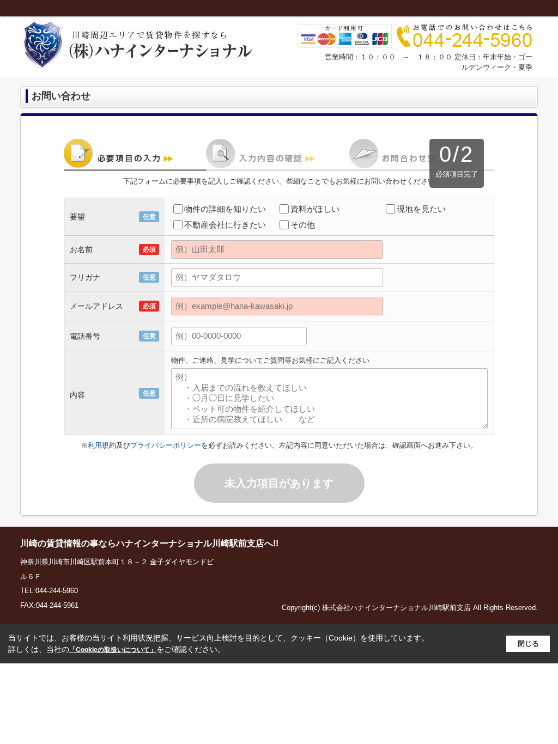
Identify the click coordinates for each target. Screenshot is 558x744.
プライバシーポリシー (165, 445)
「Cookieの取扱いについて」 (112, 650)
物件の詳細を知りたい (225, 209)
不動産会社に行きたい (225, 224)
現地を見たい (421, 209)
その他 (302, 224)
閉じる (528, 643)
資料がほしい (314, 209)
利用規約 (102, 445)
